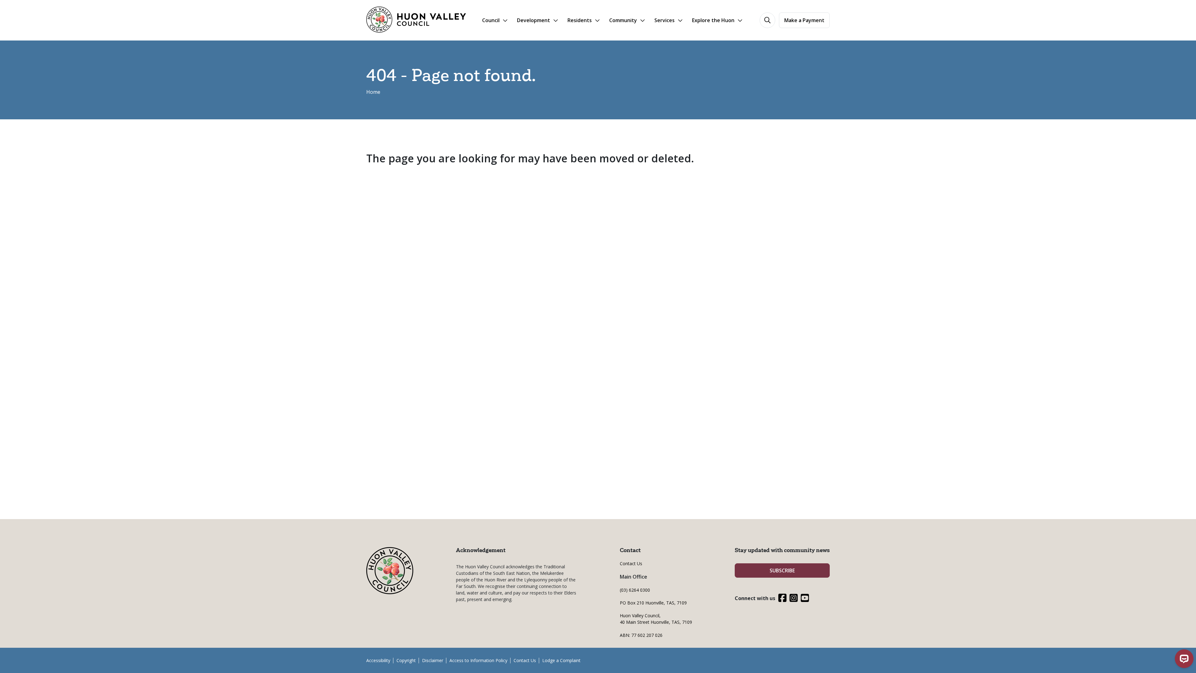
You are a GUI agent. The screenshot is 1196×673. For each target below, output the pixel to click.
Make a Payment (804, 20)
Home (373, 91)
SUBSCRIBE (782, 570)
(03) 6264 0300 (635, 590)
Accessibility (378, 660)
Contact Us (631, 563)
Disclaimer (432, 660)
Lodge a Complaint (561, 660)
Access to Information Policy (478, 660)
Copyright (406, 660)
